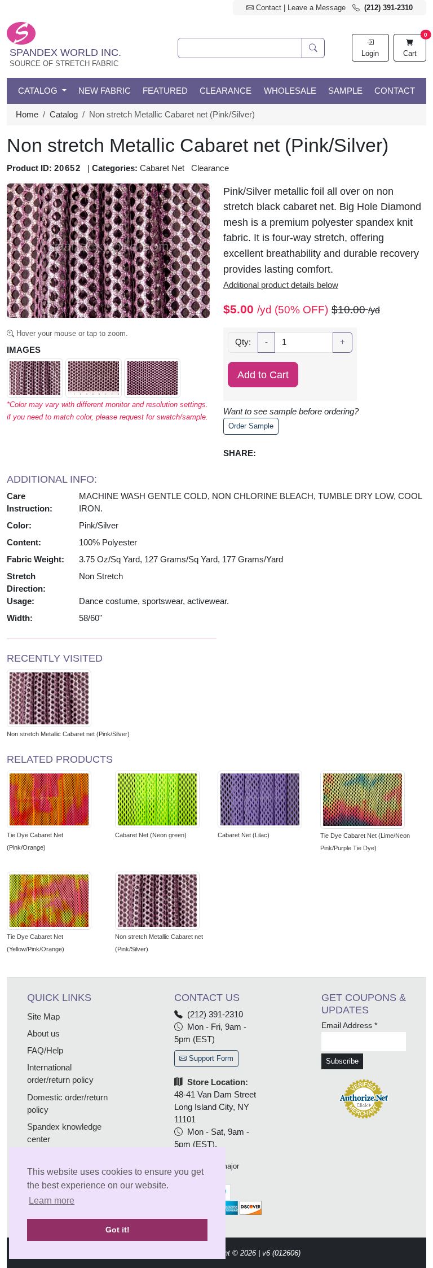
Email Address (349, 1025)
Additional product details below (280, 285)
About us (43, 1033)
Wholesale (290, 90)
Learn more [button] (51, 1200)
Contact (394, 90)
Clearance (225, 90)
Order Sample (250, 426)
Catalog (64, 114)
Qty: (243, 342)
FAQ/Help (45, 1050)
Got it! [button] (117, 1229)
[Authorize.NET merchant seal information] (363, 1098)
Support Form (210, 1058)
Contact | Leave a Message (300, 7)
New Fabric (104, 90)
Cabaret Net (162, 168)
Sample (345, 90)
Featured (165, 90)
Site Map (43, 1016)
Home (27, 114)
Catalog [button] (39, 90)
